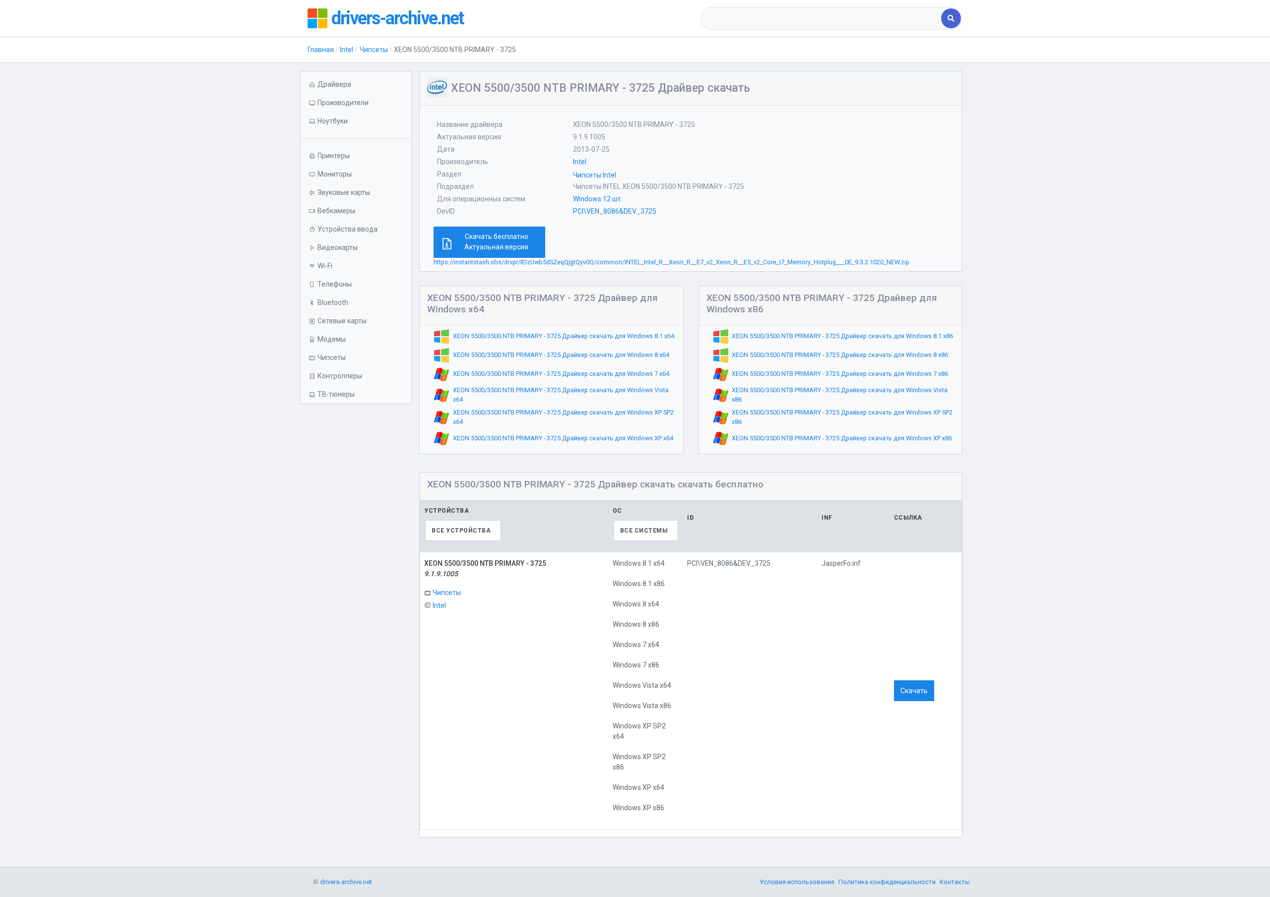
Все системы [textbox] (644, 530)
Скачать (914, 691)
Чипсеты (374, 50)
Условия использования (797, 882)
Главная (321, 50)
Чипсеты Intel (594, 175)
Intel (346, 50)
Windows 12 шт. (598, 199)
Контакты (955, 882)
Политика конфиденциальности (887, 882)
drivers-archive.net (397, 18)
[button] (356, 121)
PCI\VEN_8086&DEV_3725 (614, 211)
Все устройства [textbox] (461, 530)
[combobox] (822, 18)
